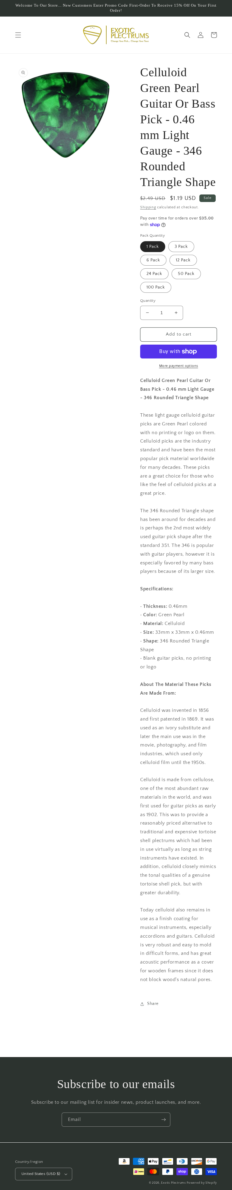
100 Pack (156, 287)
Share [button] (153, 1003)
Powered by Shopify (202, 1183)
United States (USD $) (40, 1174)
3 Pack (181, 246)
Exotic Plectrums (173, 1183)
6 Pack (153, 260)
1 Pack (153, 246)
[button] (18, 35)
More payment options (178, 366)
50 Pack (186, 273)
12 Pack (183, 260)
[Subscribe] (163, 1120)
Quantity (148, 300)
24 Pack (154, 273)
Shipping (148, 207)
